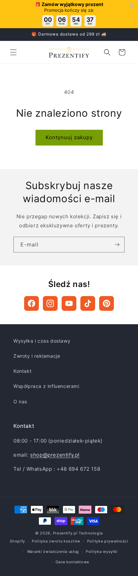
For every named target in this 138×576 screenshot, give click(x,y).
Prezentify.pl (65, 533)
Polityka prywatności (107, 541)
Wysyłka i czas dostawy (41, 341)
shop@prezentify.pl (55, 455)
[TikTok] (87, 303)
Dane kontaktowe (72, 562)
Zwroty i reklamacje (36, 356)
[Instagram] (50, 303)
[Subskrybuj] (117, 244)
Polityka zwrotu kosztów (56, 541)
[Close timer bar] (131, 5)
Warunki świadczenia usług (53, 551)
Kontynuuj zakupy (69, 137)
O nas (20, 401)
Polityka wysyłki (102, 551)
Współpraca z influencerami (46, 386)
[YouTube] (69, 303)
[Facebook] (31, 303)
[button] (13, 52)
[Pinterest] (106, 303)
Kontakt (22, 371)
